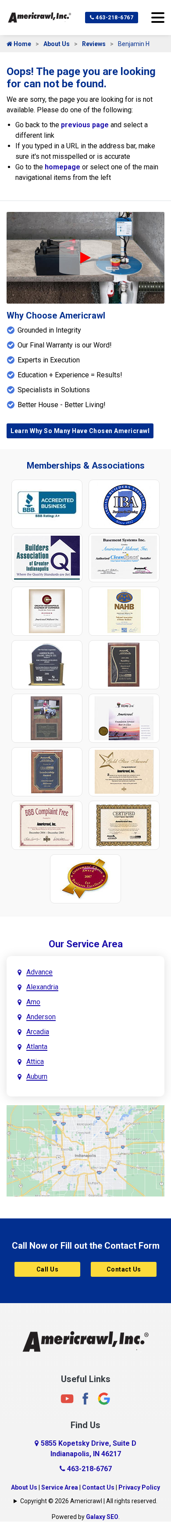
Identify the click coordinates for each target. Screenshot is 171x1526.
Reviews (94, 43)
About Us (56, 43)
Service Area (59, 1487)
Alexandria (42, 987)
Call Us (47, 1269)
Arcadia (37, 1032)
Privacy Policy (139, 1487)
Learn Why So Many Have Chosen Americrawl (80, 430)
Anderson (41, 1017)
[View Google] (103, 1398)
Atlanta (36, 1046)
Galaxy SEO (102, 1516)
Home (21, 43)
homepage (62, 167)
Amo (33, 1002)
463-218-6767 (114, 17)
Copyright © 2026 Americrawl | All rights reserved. (88, 1501)
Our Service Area (86, 944)
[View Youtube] (67, 1398)
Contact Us (124, 1269)
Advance (39, 972)
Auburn (36, 1076)
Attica (35, 1061)
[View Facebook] (85, 1398)
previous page (85, 125)
